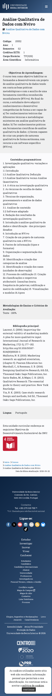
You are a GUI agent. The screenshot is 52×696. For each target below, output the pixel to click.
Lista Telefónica (26, 599)
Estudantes (26, 561)
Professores (26, 576)
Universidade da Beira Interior (26, 491)
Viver (26, 551)
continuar (29, 689)
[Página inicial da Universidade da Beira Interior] (16, 6)
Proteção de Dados (26, 630)
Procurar (26, 602)
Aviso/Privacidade (33, 626)
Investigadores (26, 579)
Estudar (26, 539)
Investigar (26, 543)
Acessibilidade (14, 626)
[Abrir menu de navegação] (46, 6)
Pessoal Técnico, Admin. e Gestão (26, 582)
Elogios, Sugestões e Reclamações (22, 616)
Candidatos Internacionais (26, 567)
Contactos (26, 504)
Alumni (26, 570)
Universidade (26, 573)
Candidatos (26, 564)
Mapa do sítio (26, 593)
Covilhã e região (26, 587)
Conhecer (26, 555)
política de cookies (33, 685)
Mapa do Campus (26, 590)
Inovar (26, 547)
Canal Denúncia (32, 619)
